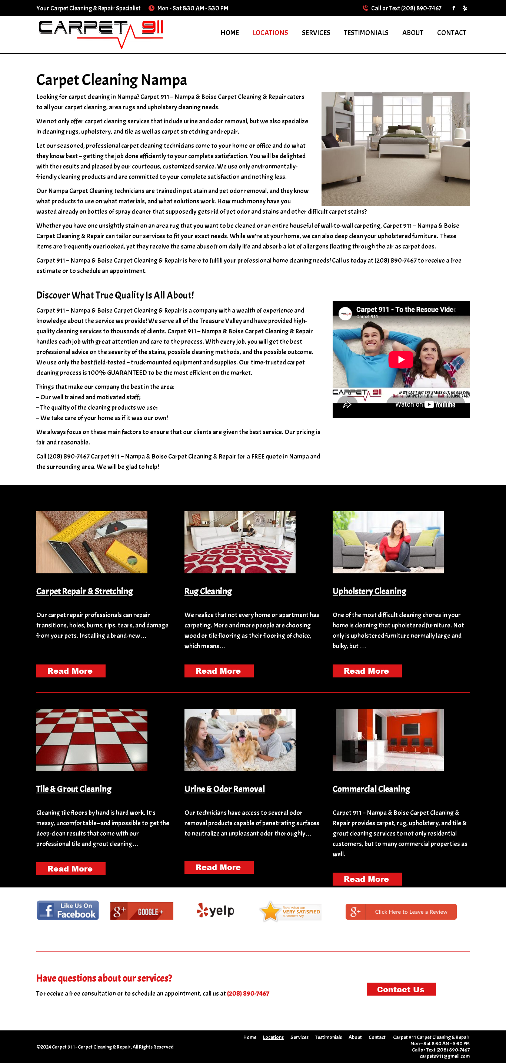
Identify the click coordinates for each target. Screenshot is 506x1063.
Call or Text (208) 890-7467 (406, 8)
